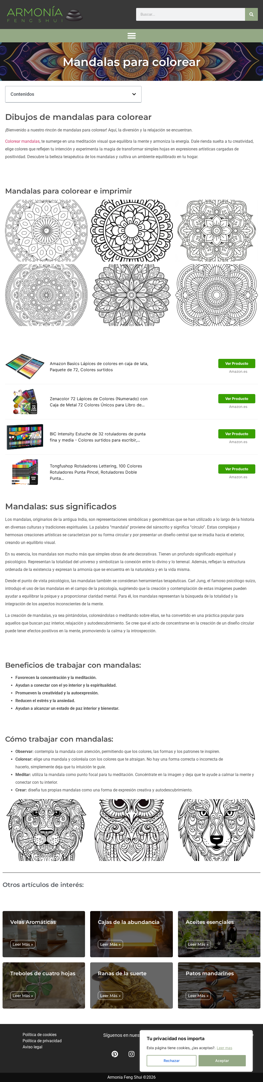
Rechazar (172, 1060)
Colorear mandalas (22, 141)
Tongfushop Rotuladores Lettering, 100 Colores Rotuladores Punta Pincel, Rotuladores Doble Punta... (96, 472)
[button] (131, 36)
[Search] (251, 14)
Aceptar (222, 1060)
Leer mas (224, 1048)
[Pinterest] (114, 1054)
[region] (196, 1051)
